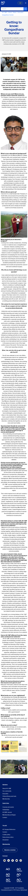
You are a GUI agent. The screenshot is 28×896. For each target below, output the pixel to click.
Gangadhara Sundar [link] (8, 15)
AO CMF (4, 12)
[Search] (25, 9)
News (14, 12)
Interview (20, 12)
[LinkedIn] (8, 860)
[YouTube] (16, 860)
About (10, 12)
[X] (12, 861)
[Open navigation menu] (25, 2)
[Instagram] (20, 861)
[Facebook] (4, 861)
